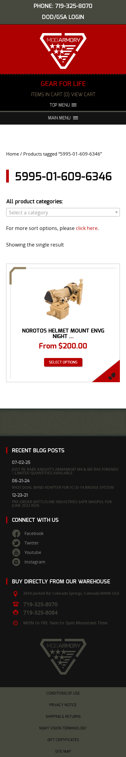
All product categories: (34, 202)
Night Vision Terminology (63, 728)
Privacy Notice (63, 705)
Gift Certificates (63, 740)
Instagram (34, 562)
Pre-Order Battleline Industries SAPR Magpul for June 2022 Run (62, 503)
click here (87, 228)
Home (12, 154)
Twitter (31, 543)
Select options (63, 362)
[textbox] (63, 212)
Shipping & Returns (63, 716)
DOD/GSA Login (63, 17)
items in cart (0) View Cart (63, 94)
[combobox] (63, 212)
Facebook (33, 533)
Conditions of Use (63, 693)
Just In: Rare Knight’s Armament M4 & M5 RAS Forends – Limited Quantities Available (65, 471)
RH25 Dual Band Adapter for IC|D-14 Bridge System (63, 487)
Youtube (32, 552)
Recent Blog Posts (38, 451)
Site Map (63, 751)
